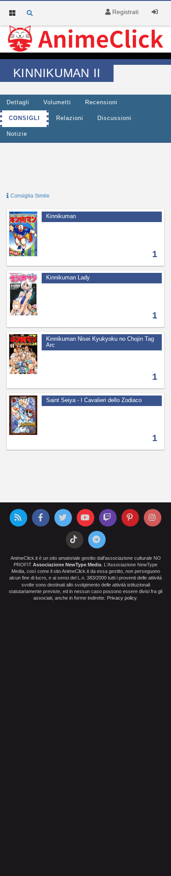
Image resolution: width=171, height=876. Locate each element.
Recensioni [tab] (101, 102)
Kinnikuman (61, 216)
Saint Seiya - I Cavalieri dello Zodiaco (94, 400)
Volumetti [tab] (57, 102)
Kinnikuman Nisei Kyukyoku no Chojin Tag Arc (100, 342)
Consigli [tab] (24, 118)
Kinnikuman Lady (68, 278)
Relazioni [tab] (69, 118)
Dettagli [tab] (18, 102)
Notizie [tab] (17, 134)
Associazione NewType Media (67, 564)
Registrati (124, 11)
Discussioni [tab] (114, 118)
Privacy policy (121, 597)
